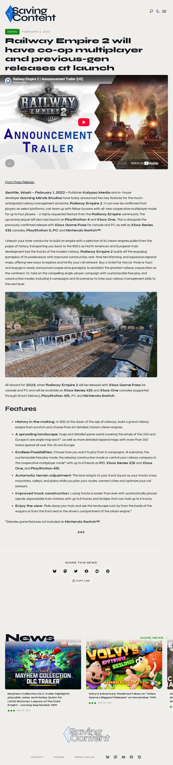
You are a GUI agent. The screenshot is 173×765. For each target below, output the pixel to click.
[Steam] (139, 757)
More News (152, 638)
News (12, 31)
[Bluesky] (107, 757)
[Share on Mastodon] (65, 571)
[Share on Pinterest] (108, 571)
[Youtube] (123, 757)
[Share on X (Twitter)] (76, 571)
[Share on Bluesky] (55, 571)
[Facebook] (131, 757)
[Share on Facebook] (86, 571)
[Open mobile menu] (164, 11)
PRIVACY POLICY (85, 757)
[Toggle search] (151, 11)
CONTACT (37, 757)
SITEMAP (59, 757)
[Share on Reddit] (97, 571)
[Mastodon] (115, 757)
